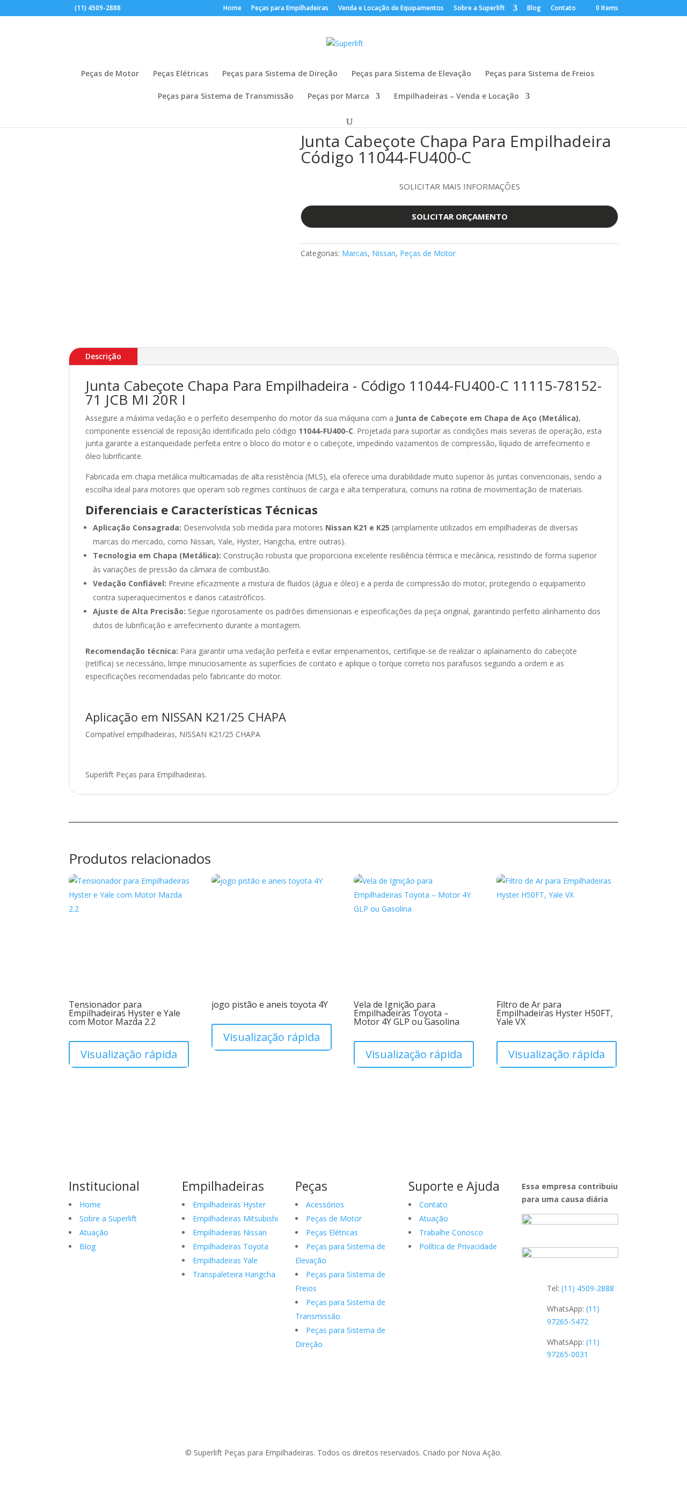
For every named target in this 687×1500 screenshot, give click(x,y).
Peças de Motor (110, 74)
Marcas (355, 253)
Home (232, 8)
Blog (534, 8)
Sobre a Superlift (480, 8)
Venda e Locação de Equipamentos (391, 8)
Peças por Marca (338, 96)
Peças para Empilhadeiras (289, 8)
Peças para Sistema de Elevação (411, 74)
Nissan (384, 253)
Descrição (103, 356)
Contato (563, 8)
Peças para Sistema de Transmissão (226, 96)
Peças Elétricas (180, 74)
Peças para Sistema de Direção (280, 74)
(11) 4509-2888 (98, 7)
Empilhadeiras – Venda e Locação (456, 96)
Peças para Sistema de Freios (539, 74)
